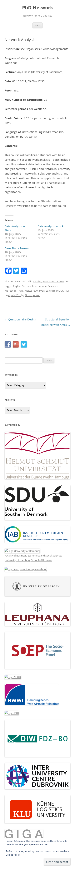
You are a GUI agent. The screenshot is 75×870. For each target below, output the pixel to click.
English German (22, 286)
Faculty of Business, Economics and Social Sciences (33, 555)
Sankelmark (52, 290)
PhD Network (37, 8)
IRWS (21, 290)
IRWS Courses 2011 (53, 281)
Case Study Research (18, 248)
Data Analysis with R (51, 226)
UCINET (64, 290)
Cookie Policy (13, 854)
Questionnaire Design (20, 319)
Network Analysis (35, 290)
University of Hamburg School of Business (28, 560)
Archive (37, 281)
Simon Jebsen (32, 295)
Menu (37, 25)
